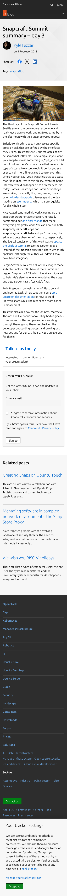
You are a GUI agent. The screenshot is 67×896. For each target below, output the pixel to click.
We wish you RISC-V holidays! (29, 558)
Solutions (9, 744)
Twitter (27, 62)
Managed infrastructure (18, 628)
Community (23, 809)
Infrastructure (24, 753)
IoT (5, 653)
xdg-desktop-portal (21, 197)
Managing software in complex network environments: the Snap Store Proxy (32, 516)
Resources (9, 815)
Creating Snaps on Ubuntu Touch (33, 475)
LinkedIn (35, 62)
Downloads (10, 719)
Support (8, 728)
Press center (25, 815)
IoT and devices (12, 764)
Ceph (6, 612)
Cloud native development (40, 764)
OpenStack (10, 604)
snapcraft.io (17, 71)
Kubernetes (10, 620)
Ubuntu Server (12, 678)
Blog (48, 809)
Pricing (7, 736)
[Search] (51, 5)
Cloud (6, 686)
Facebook (20, 62)
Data (11, 753)
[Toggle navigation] (63, 14)
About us (8, 809)
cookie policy (29, 868)
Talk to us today (20, 348)
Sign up (13, 440)
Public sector (42, 780)
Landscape (9, 703)
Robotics (8, 645)
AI (4, 753)
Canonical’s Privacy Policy (43, 428)
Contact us (12, 801)
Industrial (25, 780)
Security (8, 695)
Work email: (15, 398)
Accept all (14, 886)
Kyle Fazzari (24, 45)
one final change (32, 220)
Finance (7, 786)
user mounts (24, 201)
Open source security (47, 758)
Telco (55, 780)
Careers (38, 809)
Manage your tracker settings (23, 877)
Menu (60, 4)
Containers (9, 711)
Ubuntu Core (11, 662)
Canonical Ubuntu (13, 4)
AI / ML (7, 637)
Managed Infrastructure (17, 758)
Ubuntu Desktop (13, 670)
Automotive (10, 780)
